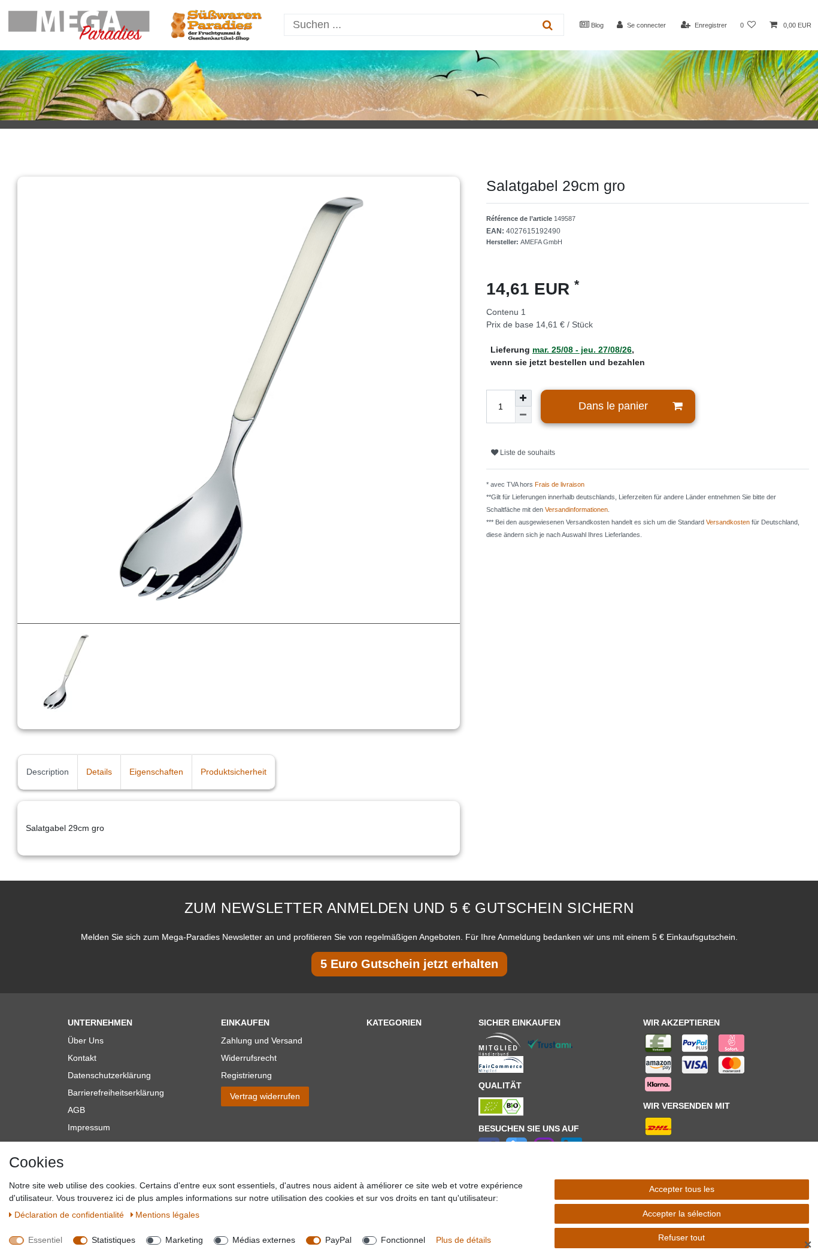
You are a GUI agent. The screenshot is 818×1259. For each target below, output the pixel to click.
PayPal (338, 1240)
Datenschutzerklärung (109, 1075)
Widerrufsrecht (249, 1058)
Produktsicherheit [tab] (233, 771)
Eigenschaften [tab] (156, 771)
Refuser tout (681, 1237)
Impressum (89, 1127)
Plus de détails (463, 1240)
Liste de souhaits (526, 452)
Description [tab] (47, 771)
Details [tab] (99, 771)
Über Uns (86, 1040)
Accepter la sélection (682, 1213)
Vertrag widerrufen (265, 1096)
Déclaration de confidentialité (70, 1214)
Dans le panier (613, 406)
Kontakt (82, 1058)
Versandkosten (728, 522)
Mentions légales (167, 1214)
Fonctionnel (403, 1240)
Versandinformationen (576, 509)
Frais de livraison (559, 484)
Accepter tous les (681, 1189)
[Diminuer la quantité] (523, 414)
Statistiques (113, 1240)
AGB (76, 1110)
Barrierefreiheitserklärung (116, 1092)
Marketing (184, 1240)
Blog (596, 25)
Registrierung (246, 1075)
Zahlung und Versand (261, 1040)
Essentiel (45, 1240)
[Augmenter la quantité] (523, 398)
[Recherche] (547, 24)
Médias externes (263, 1240)
